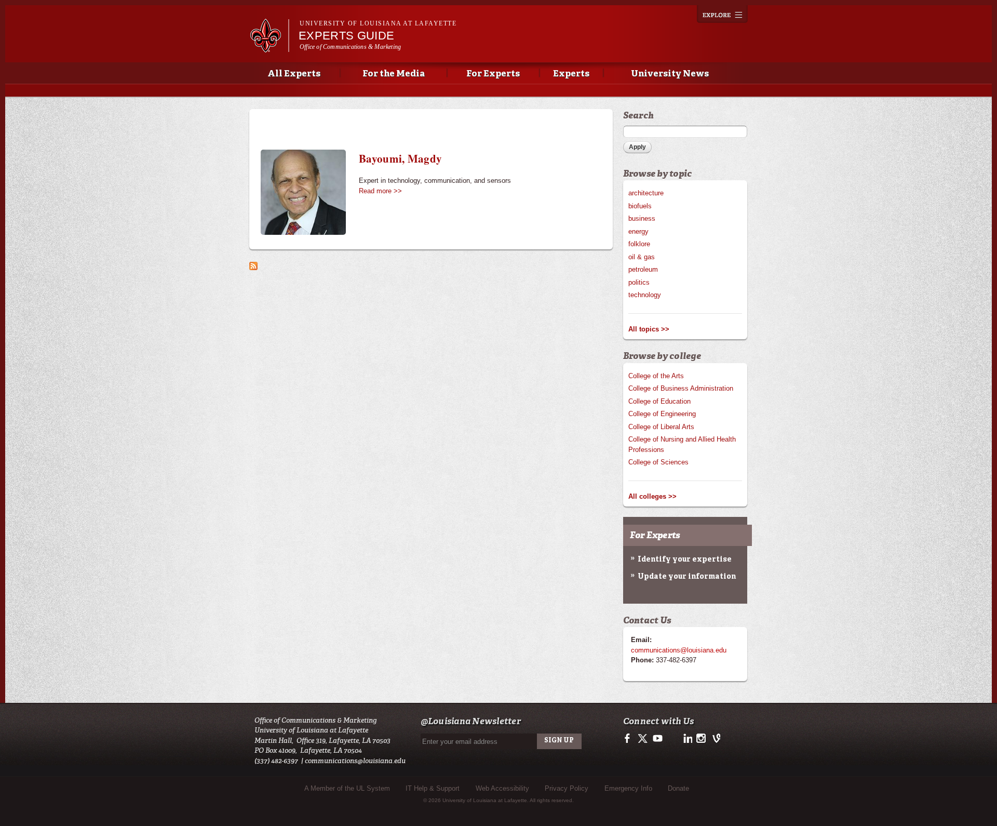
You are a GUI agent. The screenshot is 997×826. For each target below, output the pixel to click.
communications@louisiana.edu (678, 650)
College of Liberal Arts (661, 427)
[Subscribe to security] (253, 265)
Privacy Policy (566, 788)
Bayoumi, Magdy (400, 158)
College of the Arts (656, 376)
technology (644, 295)
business (641, 218)
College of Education (659, 401)
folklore (639, 244)
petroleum (643, 269)
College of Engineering (662, 414)
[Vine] (714, 741)
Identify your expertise (685, 559)
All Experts (293, 74)
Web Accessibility (502, 788)
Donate (678, 788)
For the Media (393, 74)
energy (638, 231)
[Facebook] (629, 741)
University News (670, 74)
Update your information (687, 576)
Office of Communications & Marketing (350, 46)
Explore (722, 14)
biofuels (640, 206)
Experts (571, 74)
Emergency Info (628, 788)
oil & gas (641, 257)
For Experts (493, 74)
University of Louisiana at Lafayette (378, 23)
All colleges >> (652, 496)
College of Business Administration (680, 388)
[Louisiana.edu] (269, 47)
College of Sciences (658, 462)
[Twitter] (643, 741)
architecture (646, 193)
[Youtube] (657, 741)
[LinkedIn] (686, 741)
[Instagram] (700, 741)
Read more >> (380, 191)
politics (639, 282)
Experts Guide (346, 35)
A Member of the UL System (347, 788)
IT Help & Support (433, 788)
